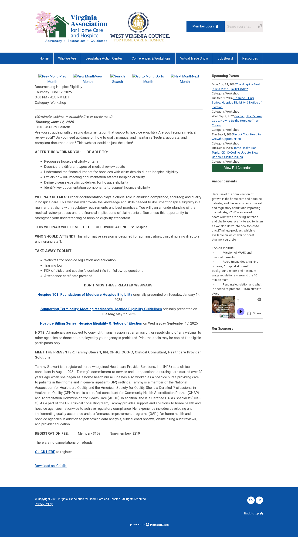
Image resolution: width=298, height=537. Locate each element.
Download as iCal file (51, 466)
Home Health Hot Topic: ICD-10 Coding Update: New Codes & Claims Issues (235, 152)
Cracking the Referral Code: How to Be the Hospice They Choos (237, 120)
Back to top (251, 513)
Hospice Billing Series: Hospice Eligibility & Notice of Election (237, 102)
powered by (137, 524)
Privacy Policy (44, 504)
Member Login (203, 26)
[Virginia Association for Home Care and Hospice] (72, 26)
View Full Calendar (237, 168)
